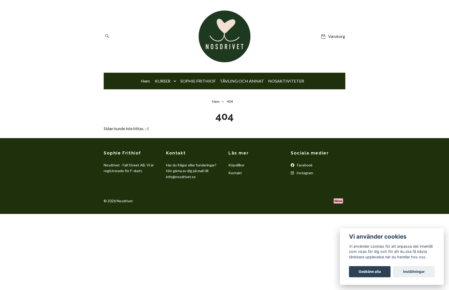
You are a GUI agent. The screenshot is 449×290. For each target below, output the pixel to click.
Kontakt (235, 173)
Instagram (304, 173)
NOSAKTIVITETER (286, 80)
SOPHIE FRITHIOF (198, 80)
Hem (145, 80)
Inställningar (414, 271)
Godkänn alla (370, 271)
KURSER (162, 80)
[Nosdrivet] (224, 36)
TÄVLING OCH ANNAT (242, 80)
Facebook (304, 165)
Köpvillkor (236, 165)
